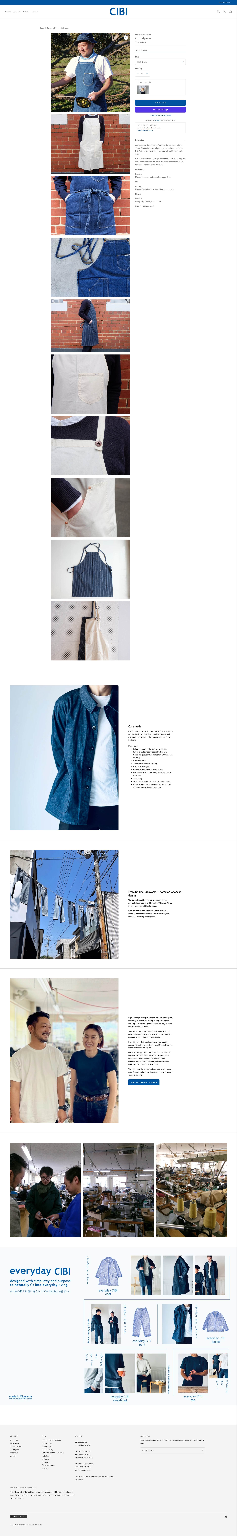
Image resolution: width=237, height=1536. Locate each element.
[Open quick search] (218, 11)
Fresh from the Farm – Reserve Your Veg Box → (118, 3)
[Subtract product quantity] (138, 73)
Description (139, 140)
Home (42, 28)
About (33, 11)
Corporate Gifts (16, 1446)
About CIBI (14, 1440)
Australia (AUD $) (224, 2)
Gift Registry (14, 1450)
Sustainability (47, 1446)
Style (137, 57)
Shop (7, 11)
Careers (13, 1456)
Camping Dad (52, 28)
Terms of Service (48, 1465)
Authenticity (47, 1443)
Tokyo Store (14, 1443)
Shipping (157, 120)
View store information (145, 130)
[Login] (224, 11)
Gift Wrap (146, 82)
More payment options (160, 115)
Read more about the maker (144, 1082)
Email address (147, 1447)
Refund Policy (47, 1450)
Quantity (138, 68)
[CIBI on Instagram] (226, 1517)
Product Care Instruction (51, 1440)
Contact (45, 1468)
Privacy (45, 1462)
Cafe (25, 11)
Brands (16, 11)
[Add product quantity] (147, 73)
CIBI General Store (143, 34)
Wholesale (14, 1453)
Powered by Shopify (35, 1525)
